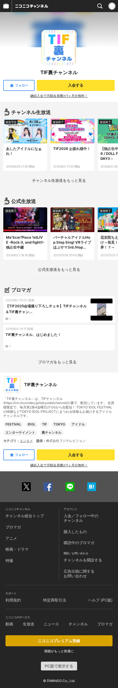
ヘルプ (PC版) (100, 600)
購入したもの (75, 531)
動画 (9, 624)
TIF (44, 424)
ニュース (51, 624)
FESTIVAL (13, 424)
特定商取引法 (54, 600)
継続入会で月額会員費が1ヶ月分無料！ (59, 96)
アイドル (78, 424)
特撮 (9, 560)
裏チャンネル (51, 432)
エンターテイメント (20, 432)
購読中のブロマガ (79, 542)
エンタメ (26, 441)
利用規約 (13, 600)
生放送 (28, 624)
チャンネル (78, 624)
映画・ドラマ (17, 549)
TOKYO (59, 424)
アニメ (11, 538)
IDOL (31, 424)
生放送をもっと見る (59, 180)
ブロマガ (13, 527)
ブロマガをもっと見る (57, 362)
